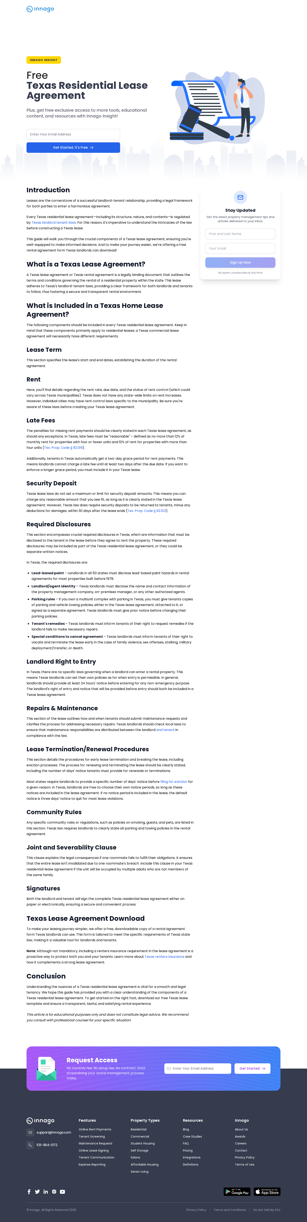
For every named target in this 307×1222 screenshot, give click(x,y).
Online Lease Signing (94, 1150)
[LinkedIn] (45, 1191)
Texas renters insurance (164, 956)
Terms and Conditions (230, 1210)
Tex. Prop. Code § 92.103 (146, 510)
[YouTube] (62, 1191)
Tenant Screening (92, 1136)
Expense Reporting (92, 1164)
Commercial (140, 1136)
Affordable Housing (145, 1164)
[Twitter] (37, 1191)
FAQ (186, 1143)
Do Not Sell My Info (267, 1210)
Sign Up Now (240, 262)
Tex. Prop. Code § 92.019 (63, 447)
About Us (241, 1129)
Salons (135, 1157)
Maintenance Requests (95, 1143)
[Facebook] (29, 1191)
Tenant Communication (96, 1157)
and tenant (165, 729)
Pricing (188, 1150)
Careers (240, 1143)
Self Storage (139, 1150)
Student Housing (143, 1143)
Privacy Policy (245, 1157)
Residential (138, 1129)
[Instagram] (54, 1191)
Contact (241, 1150)
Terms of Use (244, 1164)
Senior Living (139, 1172)
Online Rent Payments (95, 1129)
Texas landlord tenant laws (54, 222)
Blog (186, 1129)
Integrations (191, 1157)
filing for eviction (173, 781)
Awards (240, 1136)
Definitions (190, 1164)
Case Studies (192, 1136)
